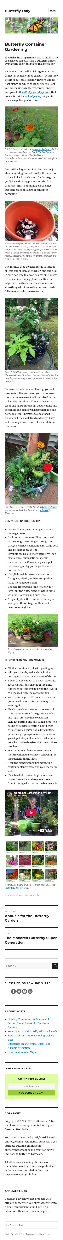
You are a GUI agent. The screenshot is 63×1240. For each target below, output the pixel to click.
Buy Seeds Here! (14, 1225)
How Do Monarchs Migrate (23, 1052)
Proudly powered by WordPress (35, 1234)
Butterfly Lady (17, 11)
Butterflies (35, 895)
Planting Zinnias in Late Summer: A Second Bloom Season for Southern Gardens (28, 1023)
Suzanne (9, 895)
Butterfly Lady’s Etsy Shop (16, 888)
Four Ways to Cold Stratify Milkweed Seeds (32, 1031)
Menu (53, 11)
